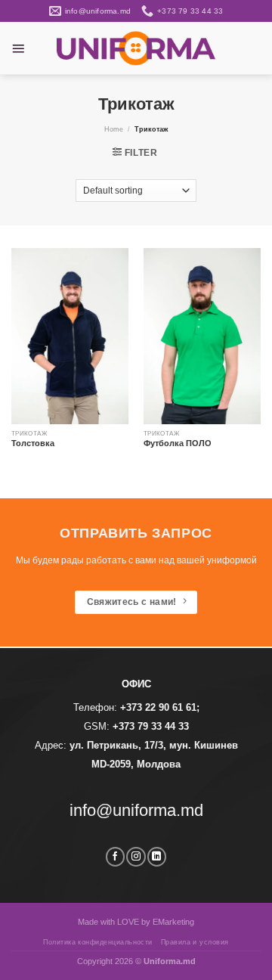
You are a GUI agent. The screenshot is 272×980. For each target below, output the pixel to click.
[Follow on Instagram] (135, 857)
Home (113, 129)
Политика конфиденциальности (98, 942)
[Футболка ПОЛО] (202, 336)
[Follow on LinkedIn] (156, 857)
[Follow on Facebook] (115, 857)
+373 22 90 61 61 (158, 707)
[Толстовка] (69, 336)
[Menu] (18, 48)
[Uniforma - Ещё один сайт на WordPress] (136, 48)
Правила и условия (195, 942)
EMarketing (173, 921)
